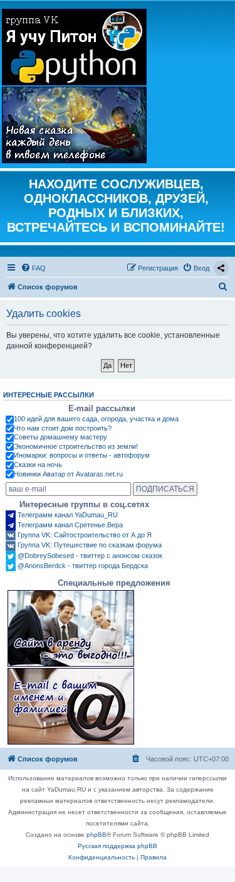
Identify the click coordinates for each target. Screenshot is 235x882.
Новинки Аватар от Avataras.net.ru (68, 474)
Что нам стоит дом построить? (63, 428)
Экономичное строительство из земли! (76, 446)
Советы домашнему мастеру (60, 437)
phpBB (96, 834)
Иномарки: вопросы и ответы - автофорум (82, 455)
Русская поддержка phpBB (117, 845)
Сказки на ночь (38, 464)
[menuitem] (33, 268)
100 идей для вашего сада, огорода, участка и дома (96, 418)
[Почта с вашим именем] (71, 706)
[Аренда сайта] (71, 628)
